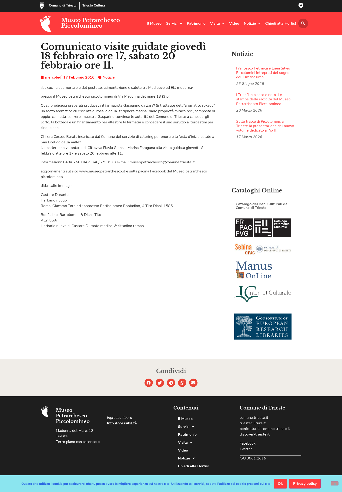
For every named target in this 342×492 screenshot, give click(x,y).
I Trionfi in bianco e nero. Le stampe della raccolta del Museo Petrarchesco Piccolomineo (263, 99)
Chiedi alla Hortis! (280, 23)
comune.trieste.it (254, 417)
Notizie (250, 23)
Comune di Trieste (63, 5)
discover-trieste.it (255, 434)
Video (234, 23)
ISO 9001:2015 (253, 458)
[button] (303, 23)
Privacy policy (305, 483)
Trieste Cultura (93, 5)
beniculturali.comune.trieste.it (265, 428)
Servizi (172, 23)
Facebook (247, 443)
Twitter (246, 449)
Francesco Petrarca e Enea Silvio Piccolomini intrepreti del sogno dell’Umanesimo (263, 73)
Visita (215, 23)
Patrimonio (196, 23)
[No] (335, 483)
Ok (280, 483)
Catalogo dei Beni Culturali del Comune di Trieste (262, 205)
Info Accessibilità (122, 423)
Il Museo (154, 23)
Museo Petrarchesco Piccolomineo (90, 23)
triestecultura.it (253, 423)
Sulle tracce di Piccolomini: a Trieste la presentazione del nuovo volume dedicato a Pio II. (265, 126)
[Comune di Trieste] (41, 5)
